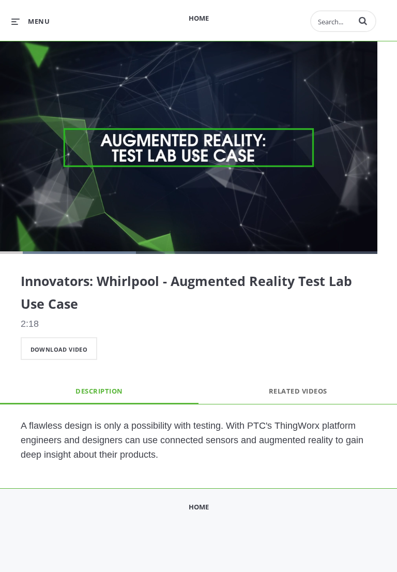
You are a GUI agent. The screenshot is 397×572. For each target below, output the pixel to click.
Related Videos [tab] (298, 391)
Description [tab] (99, 391)
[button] (363, 20)
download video (59, 349)
